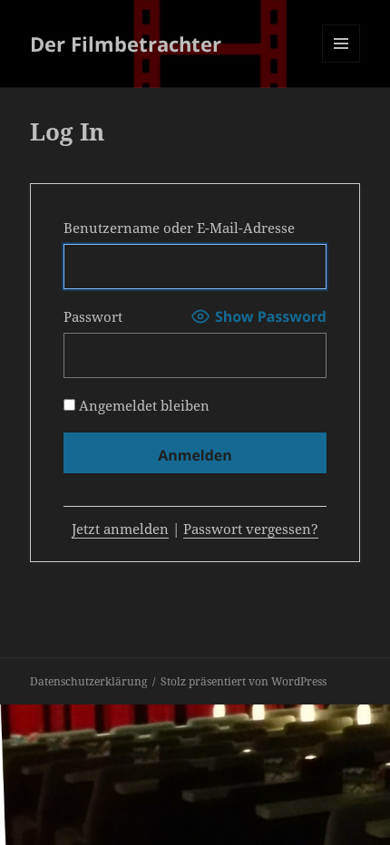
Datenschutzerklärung (88, 681)
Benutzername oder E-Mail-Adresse (179, 228)
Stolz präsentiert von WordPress (244, 681)
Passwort (92, 316)
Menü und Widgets (341, 62)
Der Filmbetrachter (125, 43)
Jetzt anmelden (120, 529)
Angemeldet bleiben (142, 405)
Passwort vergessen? (250, 529)
